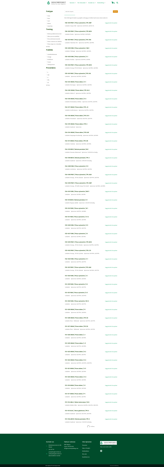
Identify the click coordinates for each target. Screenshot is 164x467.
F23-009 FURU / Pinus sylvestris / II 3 (76, 225)
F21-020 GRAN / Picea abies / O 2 (75, 377)
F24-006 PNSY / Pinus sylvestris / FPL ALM (78, 174)
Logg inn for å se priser (111, 23)
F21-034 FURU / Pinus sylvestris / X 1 (76, 276)
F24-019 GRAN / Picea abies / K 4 (75, 99)
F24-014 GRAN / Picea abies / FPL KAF (77, 132)
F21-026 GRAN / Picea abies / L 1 (75, 335)
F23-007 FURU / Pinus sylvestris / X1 (76, 233)
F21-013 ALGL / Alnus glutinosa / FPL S (77, 411)
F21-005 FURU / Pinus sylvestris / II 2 (76, 444)
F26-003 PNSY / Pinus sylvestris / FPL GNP (78, 23)
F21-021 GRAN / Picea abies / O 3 (75, 368)
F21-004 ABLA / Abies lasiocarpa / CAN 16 (78, 453)
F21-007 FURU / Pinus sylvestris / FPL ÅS (77, 436)
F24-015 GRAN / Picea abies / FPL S (76, 124)
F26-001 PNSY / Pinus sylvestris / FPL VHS (78, 40)
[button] (73, 3)
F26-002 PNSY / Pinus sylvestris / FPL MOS (78, 31)
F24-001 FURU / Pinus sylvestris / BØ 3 (77, 191)
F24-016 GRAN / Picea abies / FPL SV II (77, 115)
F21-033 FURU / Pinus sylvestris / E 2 (76, 284)
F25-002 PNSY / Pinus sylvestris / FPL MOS (78, 65)
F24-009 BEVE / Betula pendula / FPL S (77, 158)
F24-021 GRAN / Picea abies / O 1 (75, 82)
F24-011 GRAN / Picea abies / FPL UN (76, 141)
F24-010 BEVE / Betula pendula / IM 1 (76, 149)
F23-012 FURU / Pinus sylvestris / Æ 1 (76, 208)
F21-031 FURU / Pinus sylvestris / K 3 (76, 292)
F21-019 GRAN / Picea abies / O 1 (75, 385)
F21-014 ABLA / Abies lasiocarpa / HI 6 (77, 402)
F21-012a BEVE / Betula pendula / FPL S (77, 419)
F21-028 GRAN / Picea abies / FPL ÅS (76, 318)
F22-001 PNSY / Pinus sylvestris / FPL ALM (78, 267)
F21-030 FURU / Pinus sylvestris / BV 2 (77, 301)
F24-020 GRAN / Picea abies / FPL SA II (77, 90)
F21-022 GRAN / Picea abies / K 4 (75, 360)
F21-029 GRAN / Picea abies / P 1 (75, 309)
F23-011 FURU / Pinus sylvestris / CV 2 (77, 217)
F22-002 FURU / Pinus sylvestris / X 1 (76, 259)
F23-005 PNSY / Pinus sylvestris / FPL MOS (78, 242)
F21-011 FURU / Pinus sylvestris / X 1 (76, 427)
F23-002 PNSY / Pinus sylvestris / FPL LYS (78, 250)
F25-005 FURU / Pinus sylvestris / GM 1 (77, 48)
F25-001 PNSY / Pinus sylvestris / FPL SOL (78, 73)
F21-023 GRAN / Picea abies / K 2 (75, 351)
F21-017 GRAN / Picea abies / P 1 (75, 394)
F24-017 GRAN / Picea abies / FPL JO (76, 107)
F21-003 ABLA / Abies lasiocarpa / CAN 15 (78, 461)
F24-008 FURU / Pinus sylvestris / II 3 (76, 166)
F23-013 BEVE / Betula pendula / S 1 (76, 200)
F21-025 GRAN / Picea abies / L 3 (75, 343)
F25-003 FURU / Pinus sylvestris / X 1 (76, 56)
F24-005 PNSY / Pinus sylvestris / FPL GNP (78, 183)
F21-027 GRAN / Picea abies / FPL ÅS (76, 326)
